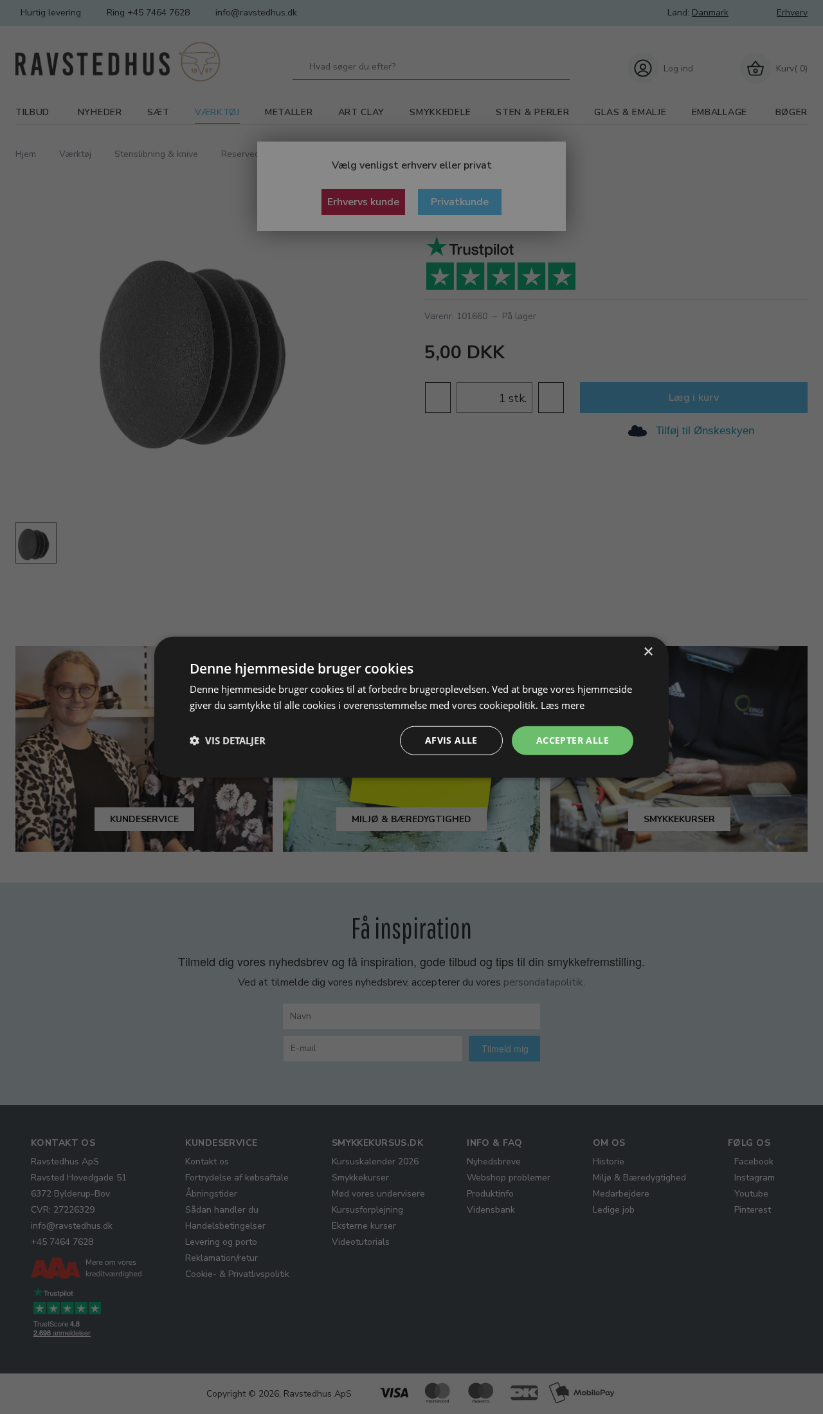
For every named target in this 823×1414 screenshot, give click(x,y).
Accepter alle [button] (572, 740)
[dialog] (411, 707)
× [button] (648, 652)
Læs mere (562, 705)
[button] (228, 740)
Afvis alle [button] (451, 740)
